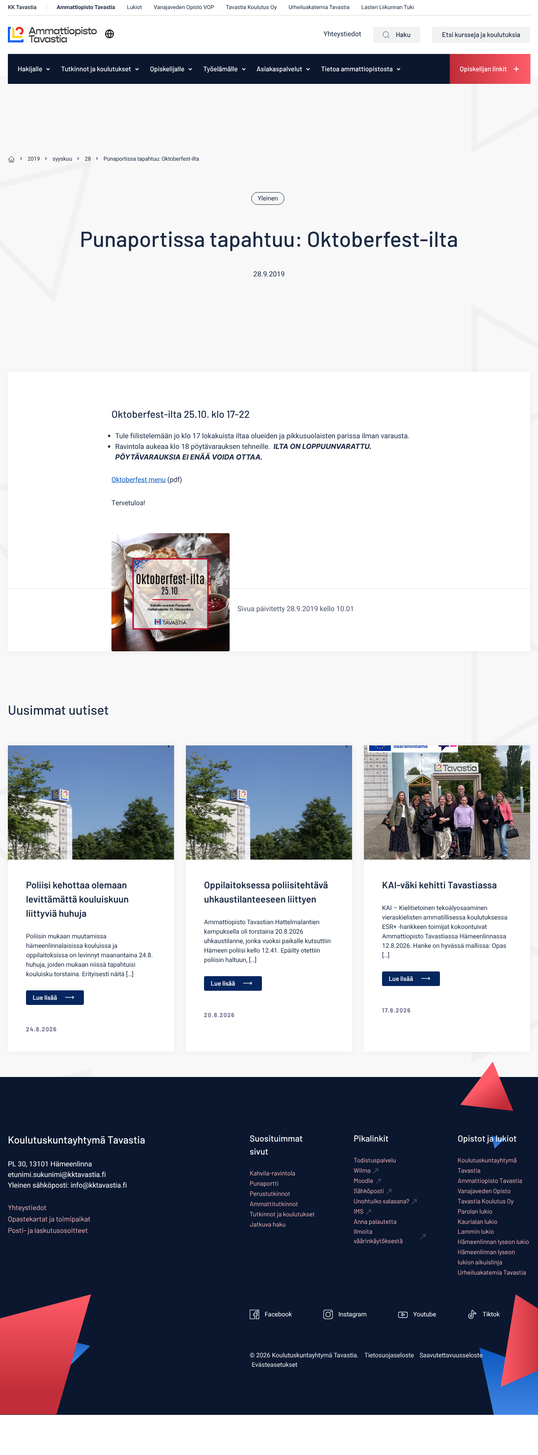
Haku (403, 35)
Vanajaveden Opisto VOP (184, 7)
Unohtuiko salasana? (381, 1201)
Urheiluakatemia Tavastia (319, 7)
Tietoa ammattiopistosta (357, 69)
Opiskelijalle (167, 69)
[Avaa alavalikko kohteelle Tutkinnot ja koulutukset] (137, 69)
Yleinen (268, 198)
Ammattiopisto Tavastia (86, 7)
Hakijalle (30, 69)
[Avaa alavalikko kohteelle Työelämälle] (244, 69)
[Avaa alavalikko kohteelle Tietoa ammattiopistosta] (399, 69)
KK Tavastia (22, 7)
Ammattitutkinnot (274, 1204)
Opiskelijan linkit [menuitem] (483, 69)
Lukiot (134, 7)
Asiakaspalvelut (279, 69)
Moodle (363, 1180)
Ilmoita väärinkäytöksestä (378, 1236)
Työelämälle (220, 69)
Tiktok (491, 1314)
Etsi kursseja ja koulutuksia (481, 35)
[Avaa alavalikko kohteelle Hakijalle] (48, 69)
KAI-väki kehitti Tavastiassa (439, 884)
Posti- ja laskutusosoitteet (48, 1230)
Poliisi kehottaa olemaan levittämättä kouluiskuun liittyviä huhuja (77, 899)
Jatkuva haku (268, 1224)
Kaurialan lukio (477, 1221)
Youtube (424, 1314)
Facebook (278, 1314)
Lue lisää (45, 997)
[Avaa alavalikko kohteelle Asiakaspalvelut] (308, 69)
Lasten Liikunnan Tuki (388, 7)
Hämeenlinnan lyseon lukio (493, 1242)
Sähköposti (369, 1191)
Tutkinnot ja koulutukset (96, 69)
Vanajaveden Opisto (484, 1191)
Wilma (362, 1170)
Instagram (352, 1314)
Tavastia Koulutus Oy (251, 7)
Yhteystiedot (342, 34)
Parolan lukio (475, 1211)
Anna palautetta (375, 1221)
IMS (359, 1211)
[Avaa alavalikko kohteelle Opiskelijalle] (190, 69)
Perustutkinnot (270, 1193)
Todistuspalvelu (375, 1160)
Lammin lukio (476, 1231)
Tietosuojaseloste (389, 1355)
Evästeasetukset (274, 1365)
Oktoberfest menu (138, 480)
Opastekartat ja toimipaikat (49, 1218)
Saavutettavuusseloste (451, 1355)
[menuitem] (28, 69)
